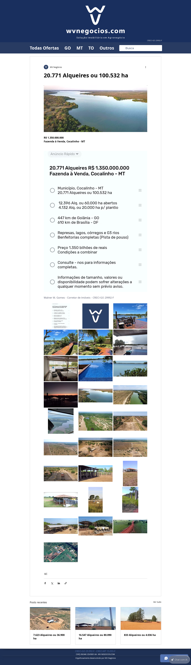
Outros (107, 48)
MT (79, 48)
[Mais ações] (145, 67)
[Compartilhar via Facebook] (45, 583)
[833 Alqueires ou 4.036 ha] (141, 618)
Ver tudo (157, 602)
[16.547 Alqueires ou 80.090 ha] (95, 618)
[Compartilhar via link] (65, 583)
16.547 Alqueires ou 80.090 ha (95, 636)
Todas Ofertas (44, 48)
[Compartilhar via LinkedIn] (58, 583)
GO (67, 48)
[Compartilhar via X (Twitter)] (52, 583)
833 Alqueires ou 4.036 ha (140, 635)
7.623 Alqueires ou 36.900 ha (49, 636)
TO (91, 48)
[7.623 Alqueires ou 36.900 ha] (50, 618)
